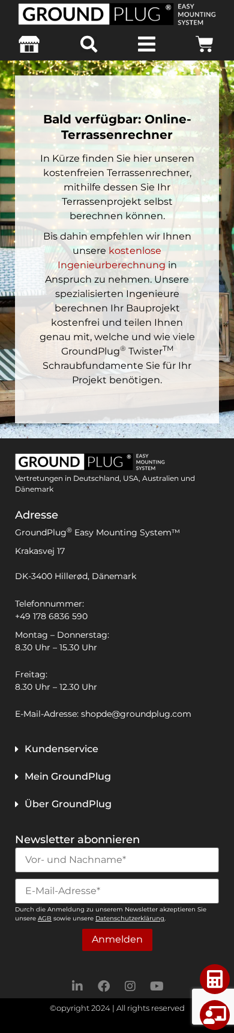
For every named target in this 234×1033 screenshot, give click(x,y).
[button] (88, 44)
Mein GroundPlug (68, 776)
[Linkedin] (77, 986)
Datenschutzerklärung (129, 918)
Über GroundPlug (68, 804)
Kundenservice (61, 749)
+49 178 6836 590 (51, 616)
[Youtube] (157, 986)
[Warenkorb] (204, 44)
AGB (45, 918)
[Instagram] (130, 986)
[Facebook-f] (104, 986)
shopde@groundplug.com (136, 713)
